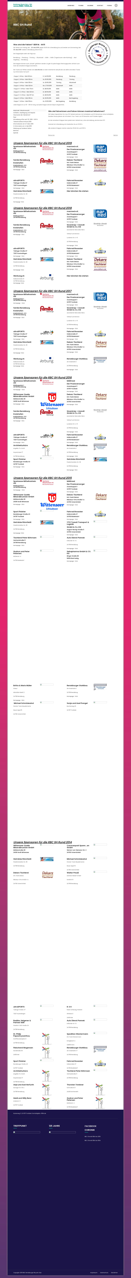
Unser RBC (70, 5)
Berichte (16, 130)
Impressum (93, 1273)
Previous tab (51, 135)
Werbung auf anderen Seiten (22, 128)
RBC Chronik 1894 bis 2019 (92, 1136)
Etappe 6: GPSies (19, 98)
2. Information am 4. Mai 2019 (22, 126)
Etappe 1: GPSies (19, 76)
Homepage (70, 157)
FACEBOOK (90, 1126)
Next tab (116, 135)
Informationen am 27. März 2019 (23, 124)
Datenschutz (104, 1273)
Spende (15, 133)
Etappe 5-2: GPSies (19, 92)
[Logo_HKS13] (46, 147)
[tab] (29, 110)
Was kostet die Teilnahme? (21, 115)
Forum (109, 5)
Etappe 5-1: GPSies (19, 89)
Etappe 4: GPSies (19, 86)
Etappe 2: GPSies (19, 79)
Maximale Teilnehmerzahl (21, 110)
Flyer (14, 117)
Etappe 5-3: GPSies (19, 95)
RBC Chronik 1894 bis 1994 (93, 1140)
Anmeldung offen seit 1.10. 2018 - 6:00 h (25, 119)
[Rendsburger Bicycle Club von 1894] (22, 5)
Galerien (90, 5)
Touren (80, 5)
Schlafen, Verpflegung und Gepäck (24, 113)
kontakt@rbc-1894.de (39, 1113)
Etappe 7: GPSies (19, 101)
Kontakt (100, 5)
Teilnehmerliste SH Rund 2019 (22, 122)
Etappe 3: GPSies (19, 82)
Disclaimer (114, 1273)
